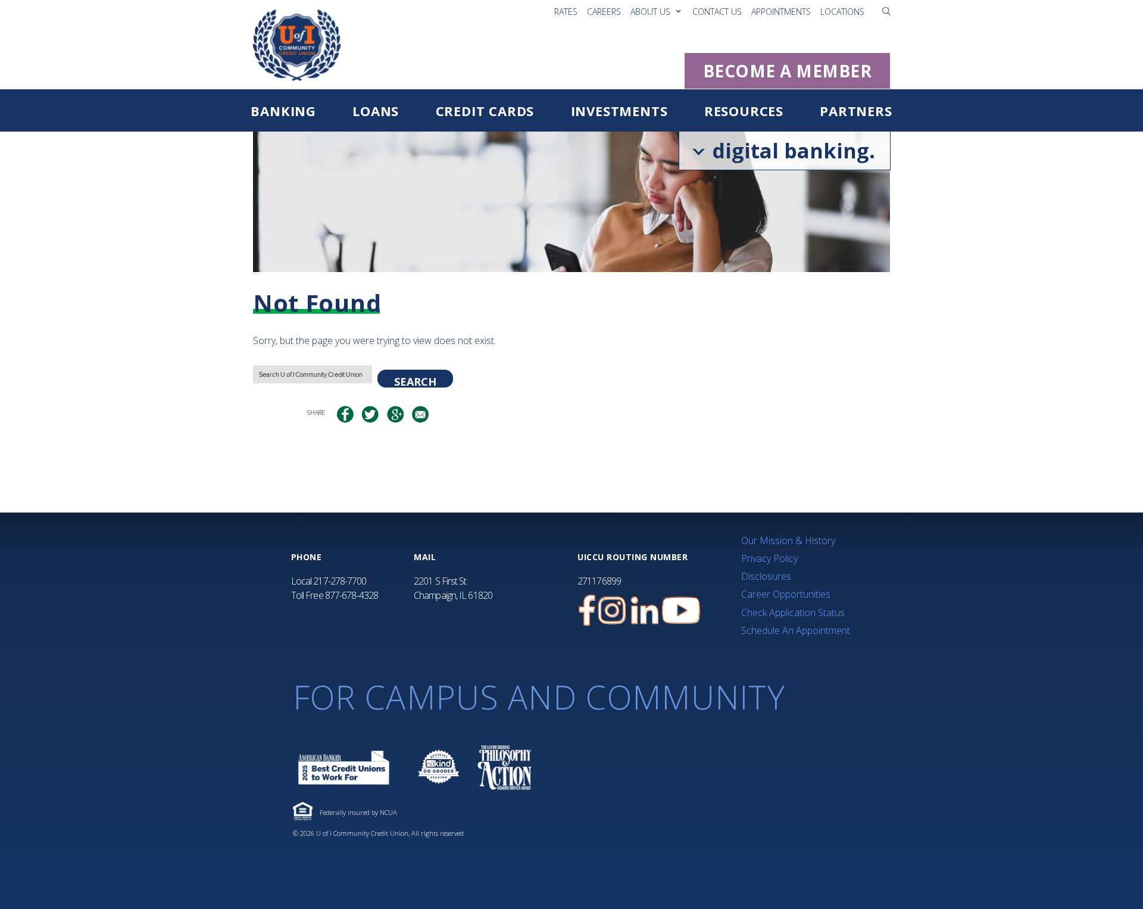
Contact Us (717, 11)
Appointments (781, 11)
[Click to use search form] (886, 10)
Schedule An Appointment (795, 630)
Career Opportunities (785, 594)
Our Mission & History (788, 540)
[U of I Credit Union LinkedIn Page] (644, 610)
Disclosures (766, 576)
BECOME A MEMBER (787, 71)
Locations (842, 11)
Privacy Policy (769, 558)
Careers (604, 11)
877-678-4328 (351, 595)
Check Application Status (793, 612)
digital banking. (791, 150)
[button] (886, 11)
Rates (565, 11)
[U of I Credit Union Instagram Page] (612, 610)
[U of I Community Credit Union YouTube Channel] (681, 610)
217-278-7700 (339, 581)
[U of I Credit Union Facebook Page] (587, 610)
